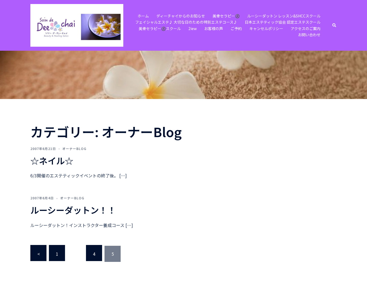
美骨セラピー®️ (226, 16)
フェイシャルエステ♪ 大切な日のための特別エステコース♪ (186, 22)
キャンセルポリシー (266, 28)
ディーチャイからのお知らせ (180, 16)
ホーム (143, 16)
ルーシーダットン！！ (73, 210)
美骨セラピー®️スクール (160, 28)
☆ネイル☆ (51, 160)
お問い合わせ (309, 34)
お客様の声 (213, 28)
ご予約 (236, 28)
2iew (192, 28)
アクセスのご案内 (306, 28)
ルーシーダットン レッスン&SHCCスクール (284, 16)
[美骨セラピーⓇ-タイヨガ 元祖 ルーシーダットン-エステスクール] (76, 24)
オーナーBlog (74, 148)
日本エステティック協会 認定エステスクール (283, 22)
